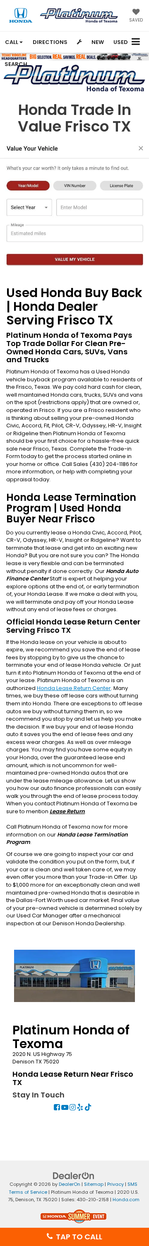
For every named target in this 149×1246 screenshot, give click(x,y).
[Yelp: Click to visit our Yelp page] (80, 1108)
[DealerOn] (74, 1176)
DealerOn (69, 1184)
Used (120, 42)
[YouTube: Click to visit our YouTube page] (64, 1108)
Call (12, 42)
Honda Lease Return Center (74, 688)
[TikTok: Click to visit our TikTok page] (87, 1108)
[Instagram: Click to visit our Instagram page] (73, 1108)
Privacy (115, 1184)
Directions (50, 42)
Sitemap (93, 1184)
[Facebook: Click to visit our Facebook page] (57, 1108)
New (97, 42)
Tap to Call (77, 1236)
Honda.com (126, 1199)
